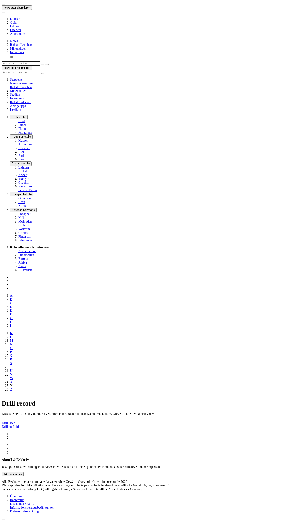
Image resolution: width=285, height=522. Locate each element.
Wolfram (24, 229)
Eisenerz (15, 30)
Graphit (23, 182)
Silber (22, 125)
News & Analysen (22, 83)
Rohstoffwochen (21, 44)
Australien (25, 270)
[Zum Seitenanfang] (3, 519)
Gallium (23, 225)
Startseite (16, 79)
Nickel (22, 171)
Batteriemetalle (21, 163)
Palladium (25, 132)
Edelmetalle (19, 117)
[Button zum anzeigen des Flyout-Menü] (3, 4)
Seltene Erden (27, 190)
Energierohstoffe (22, 194)
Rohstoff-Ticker (20, 102)
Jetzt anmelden (12, 474)
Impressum (17, 500)
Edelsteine (25, 240)
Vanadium (25, 186)
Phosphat (24, 214)
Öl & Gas (24, 198)
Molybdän (25, 221)
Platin (22, 128)
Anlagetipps (18, 106)
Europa (23, 258)
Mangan (23, 179)
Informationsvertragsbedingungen (32, 507)
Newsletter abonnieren (16, 7)
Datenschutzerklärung (24, 511)
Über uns (16, 496)
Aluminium (17, 34)
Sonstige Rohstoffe (23, 209)
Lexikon (15, 109)
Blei (21, 152)
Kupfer (14, 18)
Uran (21, 202)
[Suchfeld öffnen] (11, 57)
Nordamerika (27, 251)
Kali (21, 217)
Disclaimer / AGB (22, 503)
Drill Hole (8, 423)
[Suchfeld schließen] (42, 64)
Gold (13, 22)
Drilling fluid (10, 426)
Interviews (17, 52)
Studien (15, 94)
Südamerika (26, 255)
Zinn (21, 159)
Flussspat (24, 236)
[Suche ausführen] (47, 64)
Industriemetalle (21, 136)
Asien (22, 266)
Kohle (22, 206)
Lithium (15, 26)
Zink (21, 155)
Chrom (23, 232)
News (14, 41)
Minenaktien (18, 48)
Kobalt (22, 175)
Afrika (22, 262)
